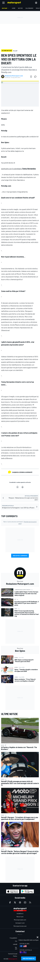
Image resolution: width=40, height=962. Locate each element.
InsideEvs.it (20, 913)
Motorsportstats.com (20, 926)
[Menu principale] (3, 2)
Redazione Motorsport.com (14, 75)
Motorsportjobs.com (20, 920)
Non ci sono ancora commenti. (20, 522)
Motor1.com (20, 916)
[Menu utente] (36, 3)
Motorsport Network (15, 959)
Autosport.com (20, 923)
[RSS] (30, 902)
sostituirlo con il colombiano (18, 169)
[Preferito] (31, 77)
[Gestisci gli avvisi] (22, 487)
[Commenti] (36, 77)
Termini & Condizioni (14, 954)
